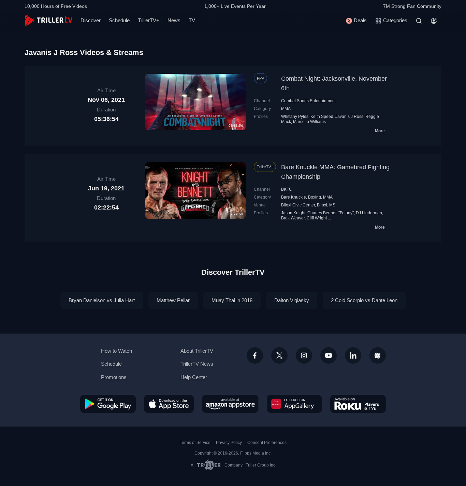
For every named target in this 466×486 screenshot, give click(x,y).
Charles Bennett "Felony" (330, 213)
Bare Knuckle (293, 197)
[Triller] (377, 355)
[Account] (433, 20)
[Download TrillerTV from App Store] (169, 404)
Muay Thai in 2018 (232, 300)
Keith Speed (321, 116)
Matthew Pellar (173, 300)
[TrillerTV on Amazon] (230, 404)
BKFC (286, 189)
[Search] (418, 20)
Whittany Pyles (294, 116)
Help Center (193, 377)
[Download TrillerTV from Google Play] (108, 404)
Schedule (119, 20)
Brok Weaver (293, 218)
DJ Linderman (369, 213)
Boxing (314, 197)
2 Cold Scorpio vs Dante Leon (364, 300)
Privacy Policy (229, 442)
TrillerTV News (196, 364)
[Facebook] (255, 355)
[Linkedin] (353, 355)
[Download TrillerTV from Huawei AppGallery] (294, 404)
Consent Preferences (267, 442)
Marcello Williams (309, 121)
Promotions (114, 377)
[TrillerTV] (48, 20)
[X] (279, 355)
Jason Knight (293, 213)
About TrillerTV (196, 351)
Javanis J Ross (349, 116)
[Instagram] (304, 355)
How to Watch (116, 351)
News (174, 20)
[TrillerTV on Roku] (358, 404)
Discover (91, 20)
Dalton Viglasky (291, 300)
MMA (286, 108)
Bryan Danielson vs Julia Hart (102, 300)
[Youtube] (328, 355)
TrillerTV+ (148, 20)
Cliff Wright (317, 218)
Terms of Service (195, 442)
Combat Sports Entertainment (308, 100)
